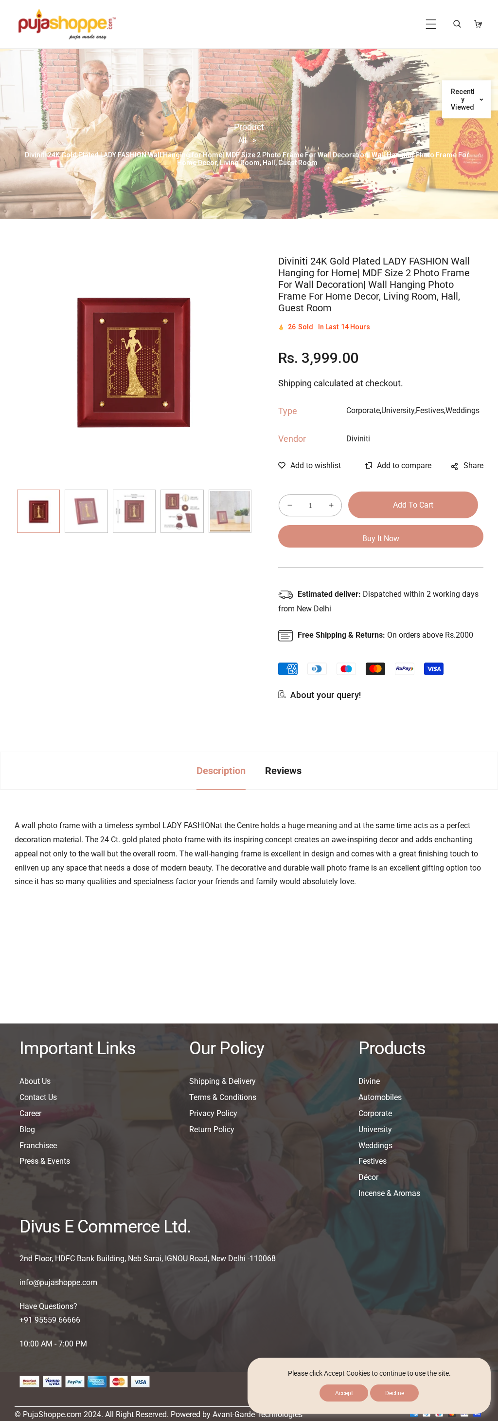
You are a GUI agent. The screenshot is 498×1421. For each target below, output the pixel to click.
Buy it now (380, 538)
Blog (27, 1129)
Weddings (375, 1145)
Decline (394, 1393)
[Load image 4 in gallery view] (181, 511)
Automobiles (380, 1097)
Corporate (375, 1113)
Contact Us (38, 1097)
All (242, 140)
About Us (35, 1081)
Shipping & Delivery (222, 1081)
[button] (431, 24)
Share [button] (473, 465)
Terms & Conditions (222, 1097)
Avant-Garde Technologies (257, 1414)
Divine (369, 1081)
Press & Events (44, 1161)
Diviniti (358, 438)
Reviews (283, 771)
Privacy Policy (213, 1113)
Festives (372, 1161)
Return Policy (211, 1129)
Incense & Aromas (389, 1193)
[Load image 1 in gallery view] (38, 511)
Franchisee (38, 1145)
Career (30, 1113)
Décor (368, 1177)
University (375, 1129)
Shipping (295, 383)
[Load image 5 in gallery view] (230, 511)
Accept (344, 1393)
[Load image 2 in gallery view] (86, 511)
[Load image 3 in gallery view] (134, 511)
